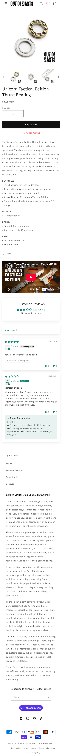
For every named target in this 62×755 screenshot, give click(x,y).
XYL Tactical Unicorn (14, 240)
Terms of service (29, 748)
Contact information (47, 748)
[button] (6, 3)
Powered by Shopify (32, 743)
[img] (12, 341)
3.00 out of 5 (39, 309)
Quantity (6, 108)
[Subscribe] (47, 697)
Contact (10, 483)
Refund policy (12, 477)
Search (9, 463)
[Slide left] (3, 77)
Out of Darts (19, 743)
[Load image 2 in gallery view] (31, 76)
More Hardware (11, 244)
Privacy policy (15, 748)
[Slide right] (58, 77)
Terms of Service (14, 470)
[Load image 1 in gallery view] (14, 76)
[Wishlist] (48, 3)
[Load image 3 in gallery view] (47, 76)
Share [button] (8, 253)
